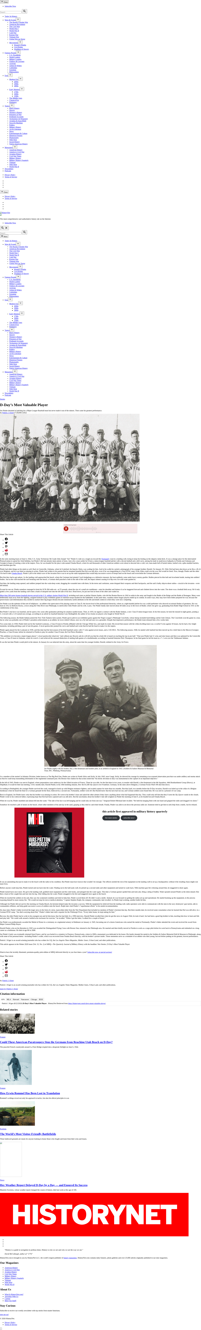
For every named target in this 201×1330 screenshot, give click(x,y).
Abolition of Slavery (21, 49)
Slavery (12, 110)
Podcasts (8, 171)
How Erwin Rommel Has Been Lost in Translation (30, 1093)
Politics (12, 125)
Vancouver (25, 999)
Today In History (11, 16)
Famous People (10, 53)
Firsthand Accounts (16, 117)
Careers (7, 1299)
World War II (14, 31)
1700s (16, 92)
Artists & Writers (15, 66)
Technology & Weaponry (18, 119)
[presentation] (18, 19)
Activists (12, 64)
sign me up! (4, 1315)
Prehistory (13, 102)
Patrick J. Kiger (8, 413)
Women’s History (15, 112)
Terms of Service (11, 177)
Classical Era (14, 100)
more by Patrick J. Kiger (9, 989)
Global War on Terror (17, 39)
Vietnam (12, 162)
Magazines (9, 148)
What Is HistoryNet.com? (14, 1294)
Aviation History (15, 154)
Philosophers (14, 72)
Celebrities (13, 68)
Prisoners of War (15, 115)
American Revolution (17, 24)
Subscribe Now (10, 6)
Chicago (34, 999)
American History (15, 150)
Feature (2, 1037)
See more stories (111, 818)
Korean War (13, 35)
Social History (14, 142)
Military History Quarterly (18, 160)
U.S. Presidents (15, 55)
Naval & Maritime (16, 123)
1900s (16, 84)
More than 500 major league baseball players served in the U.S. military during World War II (34, 595)
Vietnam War (14, 37)
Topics (7, 106)
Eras (6, 76)
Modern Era (13, 79)
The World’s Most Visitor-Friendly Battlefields (28, 1133)
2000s (16, 82)
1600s (16, 94)
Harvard (16, 999)
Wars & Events (10, 20)
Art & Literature (15, 129)
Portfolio (3, 1129)
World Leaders (14, 57)
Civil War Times (15, 156)
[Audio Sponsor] (117, 529)
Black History (14, 108)
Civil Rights (18, 47)
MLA (9, 999)
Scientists (12, 70)
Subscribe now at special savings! (99, 952)
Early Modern (14, 90)
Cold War (12, 33)
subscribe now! (129, 818)
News (11, 131)
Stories (2, 399)
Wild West (13, 140)
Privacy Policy (10, 175)
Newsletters (9, 169)
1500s (16, 96)
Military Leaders (15, 59)
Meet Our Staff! (10, 1301)
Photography (14, 138)
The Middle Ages (15, 98)
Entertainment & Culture (18, 133)
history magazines (70, 1258)
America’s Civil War (16, 152)
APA (3, 999)
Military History (15, 127)
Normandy (105, 559)
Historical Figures (15, 136)
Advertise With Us (11, 1296)
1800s (16, 86)
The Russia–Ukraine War (18, 22)
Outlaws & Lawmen (16, 61)
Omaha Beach (17, 573)
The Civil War (14, 26)
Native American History (18, 144)
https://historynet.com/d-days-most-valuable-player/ (87, 1003)
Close (5, 2)
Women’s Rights (20, 45)
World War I (13, 29)
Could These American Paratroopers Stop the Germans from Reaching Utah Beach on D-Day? (56, 1042)
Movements (13, 43)
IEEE (41, 999)
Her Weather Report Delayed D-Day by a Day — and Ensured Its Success (43, 1185)
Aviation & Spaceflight (17, 121)
